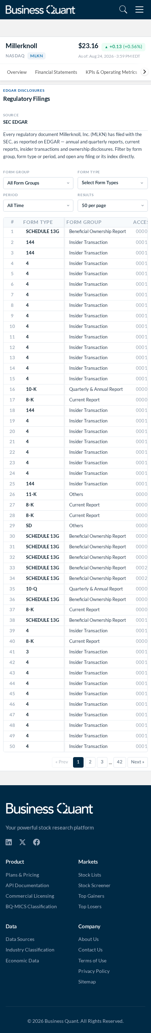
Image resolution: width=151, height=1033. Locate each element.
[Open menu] (139, 9)
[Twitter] (22, 842)
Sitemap (87, 981)
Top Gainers (91, 896)
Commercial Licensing (30, 896)
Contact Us (90, 950)
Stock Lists (89, 875)
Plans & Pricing (22, 875)
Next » (137, 762)
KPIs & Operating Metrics (111, 72)
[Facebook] (36, 842)
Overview (17, 72)
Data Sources (20, 939)
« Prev (61, 762)
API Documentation (27, 885)
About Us (88, 939)
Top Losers (89, 906)
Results (86, 195)
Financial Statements (56, 72)
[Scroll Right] (142, 71)
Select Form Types (100, 183)
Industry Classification (30, 950)
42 (120, 762)
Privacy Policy (94, 971)
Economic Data (22, 960)
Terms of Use (92, 960)
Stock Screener (94, 885)
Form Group (16, 172)
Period (10, 195)
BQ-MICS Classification (31, 906)
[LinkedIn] (9, 842)
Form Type (89, 172)
